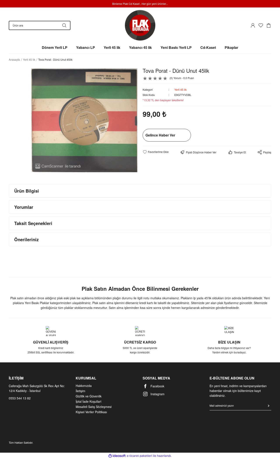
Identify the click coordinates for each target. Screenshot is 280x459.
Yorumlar (23, 207)
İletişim (80, 391)
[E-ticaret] (139, 456)
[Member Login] (253, 25)
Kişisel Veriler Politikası (91, 412)
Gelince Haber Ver (160, 135)
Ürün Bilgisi (26, 191)
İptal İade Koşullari (88, 401)
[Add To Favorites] (156, 152)
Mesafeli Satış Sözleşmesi (94, 406)
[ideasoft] (117, 456)
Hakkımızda (84, 385)
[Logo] (140, 25)
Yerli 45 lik (180, 89)
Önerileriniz (26, 239)
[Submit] (268, 405)
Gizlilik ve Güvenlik (89, 396)
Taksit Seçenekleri (33, 223)
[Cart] (268, 25)
